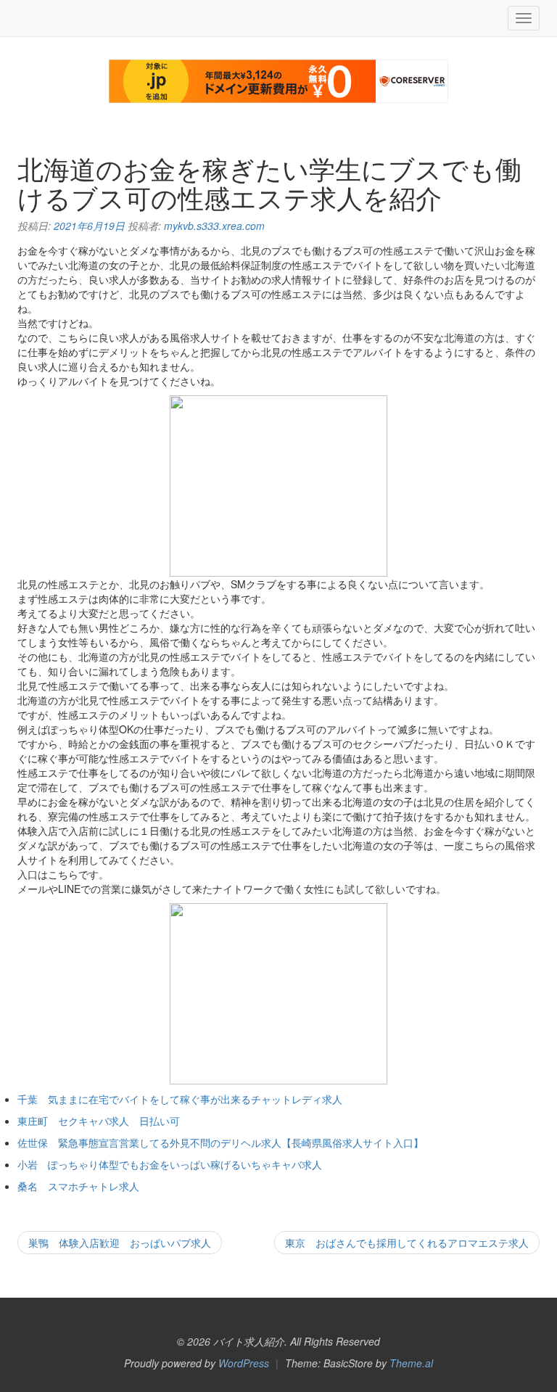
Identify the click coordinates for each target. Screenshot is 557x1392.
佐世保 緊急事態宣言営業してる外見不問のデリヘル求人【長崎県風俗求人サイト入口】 (220, 1142)
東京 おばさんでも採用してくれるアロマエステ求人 (407, 1242)
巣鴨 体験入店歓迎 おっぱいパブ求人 (119, 1242)
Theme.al (411, 1363)
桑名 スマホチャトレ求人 (78, 1186)
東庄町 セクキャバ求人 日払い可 (98, 1120)
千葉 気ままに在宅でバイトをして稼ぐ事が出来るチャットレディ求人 (179, 1099)
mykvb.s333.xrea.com (214, 225)
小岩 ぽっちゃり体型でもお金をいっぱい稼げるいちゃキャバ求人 (169, 1164)
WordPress (243, 1363)
